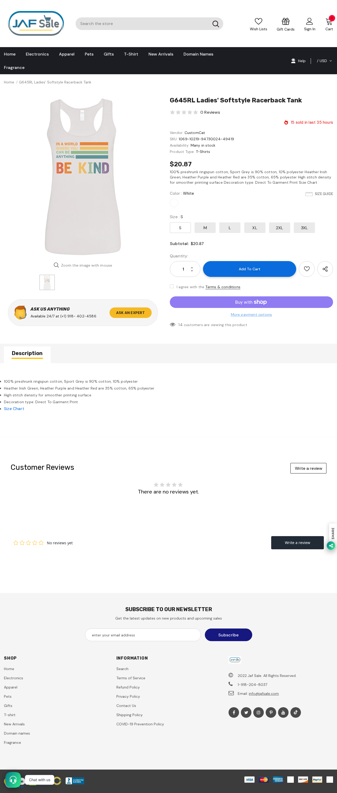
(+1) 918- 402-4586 (78, 316)
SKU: (174, 139)
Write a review (308, 468)
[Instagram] (258, 712)
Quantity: (179, 256)
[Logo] (36, 23)
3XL (304, 228)
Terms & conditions (222, 287)
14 (180, 324)
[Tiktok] (295, 712)
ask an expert (130, 312)
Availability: (180, 145)
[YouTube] (283, 712)
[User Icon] (310, 21)
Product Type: (182, 151)
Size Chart (14, 408)
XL (254, 228)
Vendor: (176, 132)
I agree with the (190, 287)
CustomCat (195, 132)
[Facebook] (234, 712)
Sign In (309, 29)
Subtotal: (179, 243)
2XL (279, 228)
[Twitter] (246, 712)
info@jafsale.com (264, 693)
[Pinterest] (271, 712)
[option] (83, 177)
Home (9, 82)
